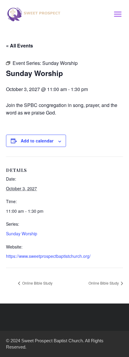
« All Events (19, 45)
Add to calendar (37, 141)
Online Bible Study (36, 282)
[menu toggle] (118, 14)
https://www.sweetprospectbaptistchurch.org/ (48, 256)
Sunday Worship (21, 233)
